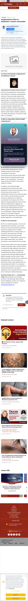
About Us (11, 543)
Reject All (16, 594)
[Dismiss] (25, 125)
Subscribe (21, 304)
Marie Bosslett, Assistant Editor (10, 345)
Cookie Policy (11, 588)
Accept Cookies (15, 598)
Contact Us (14, 509)
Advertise (14, 507)
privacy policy (4, 308)
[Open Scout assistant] (21, 4)
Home (5, 543)
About (14, 506)
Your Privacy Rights (14, 517)
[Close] (25, 576)
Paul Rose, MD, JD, (7, 459)
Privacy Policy (14, 515)
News (16, 543)
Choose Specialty (12, 7)
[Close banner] (26, 2)
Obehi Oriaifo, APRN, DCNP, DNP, (9, 430)
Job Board (14, 511)
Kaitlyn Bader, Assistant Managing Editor (11, 431)
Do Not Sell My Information (14, 512)
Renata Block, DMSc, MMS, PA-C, (10, 429)
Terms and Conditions (14, 514)
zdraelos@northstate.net (7, 284)
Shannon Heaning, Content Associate (11, 401)
